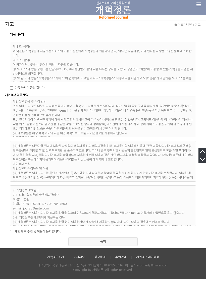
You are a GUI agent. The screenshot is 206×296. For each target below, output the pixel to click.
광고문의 (100, 257)
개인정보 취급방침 (147, 257)
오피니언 (186, 24)
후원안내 (120, 257)
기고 (197, 24)
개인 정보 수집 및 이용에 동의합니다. (38, 231)
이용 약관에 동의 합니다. (30, 87)
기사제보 (79, 257)
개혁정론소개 (55, 257)
